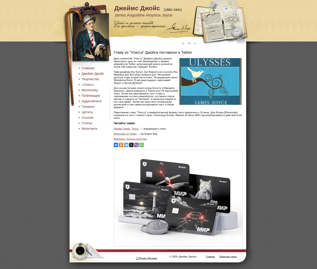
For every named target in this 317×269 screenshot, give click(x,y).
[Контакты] (194, 43)
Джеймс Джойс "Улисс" (127, 128)
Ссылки (87, 117)
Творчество (90, 79)
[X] (131, 145)
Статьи (87, 123)
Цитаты (87, 112)
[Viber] (136, 145)
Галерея (88, 106)
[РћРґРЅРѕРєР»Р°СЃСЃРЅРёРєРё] (121, 145)
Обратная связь (228, 256)
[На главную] (182, 43)
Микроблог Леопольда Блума (130, 139)
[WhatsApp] (141, 145)
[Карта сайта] (188, 43)
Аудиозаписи (91, 101)
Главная (88, 68)
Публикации (91, 95)
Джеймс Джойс (137, 8)
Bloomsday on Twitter (125, 133)
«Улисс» (88, 84)
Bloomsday (90, 90)
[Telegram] (126, 145)
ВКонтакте (89, 128)
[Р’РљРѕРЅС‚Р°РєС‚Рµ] (116, 145)
